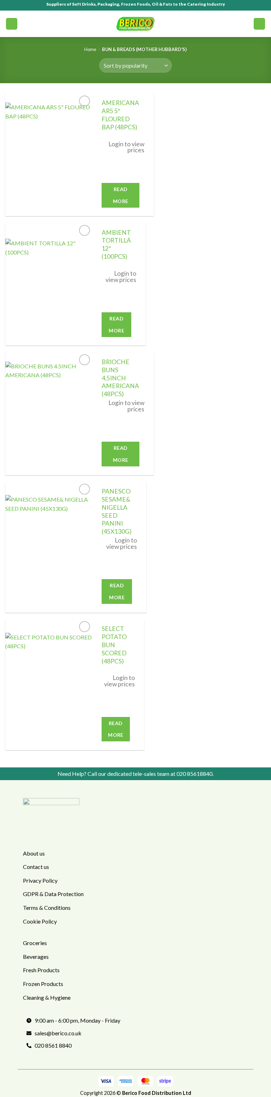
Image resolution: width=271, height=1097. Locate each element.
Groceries (35, 942)
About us (34, 853)
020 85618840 (194, 773)
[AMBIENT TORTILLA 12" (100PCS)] (48, 284)
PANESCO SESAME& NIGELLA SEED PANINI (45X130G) (117, 511)
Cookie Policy (40, 921)
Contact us (36, 866)
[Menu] (11, 24)
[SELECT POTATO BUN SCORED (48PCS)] (48, 685)
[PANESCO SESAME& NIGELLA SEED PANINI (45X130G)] (48, 547)
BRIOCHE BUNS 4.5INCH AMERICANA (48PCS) (120, 378)
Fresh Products (41, 970)
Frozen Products (43, 983)
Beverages (36, 956)
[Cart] (259, 24)
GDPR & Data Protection (53, 893)
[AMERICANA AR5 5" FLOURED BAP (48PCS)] (48, 155)
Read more (120, 195)
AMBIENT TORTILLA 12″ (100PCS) (116, 245)
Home (90, 49)
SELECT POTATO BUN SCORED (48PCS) (114, 644)
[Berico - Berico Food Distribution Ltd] (135, 23)
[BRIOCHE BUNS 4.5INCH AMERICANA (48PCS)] (48, 414)
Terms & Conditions (47, 907)
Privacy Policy (40, 880)
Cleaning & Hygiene (47, 997)
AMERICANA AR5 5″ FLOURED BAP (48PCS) (120, 115)
